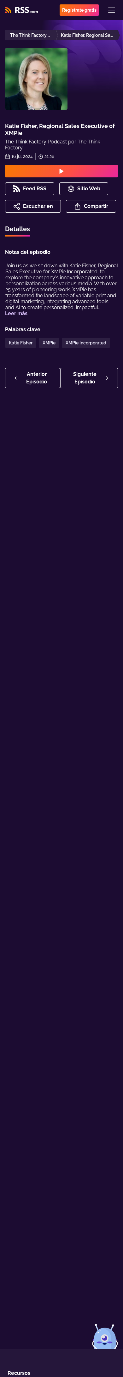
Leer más (16, 313)
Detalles (17, 229)
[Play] (61, 171)
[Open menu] (111, 10)
